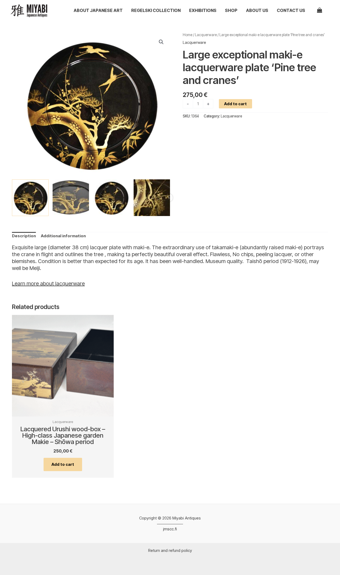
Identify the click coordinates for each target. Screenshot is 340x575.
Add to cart (235, 103)
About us (257, 10)
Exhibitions (202, 10)
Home (187, 35)
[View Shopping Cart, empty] (323, 10)
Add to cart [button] (63, 464)
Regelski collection (156, 10)
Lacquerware (206, 35)
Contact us (291, 10)
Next (169, 198)
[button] (161, 42)
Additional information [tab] (63, 235)
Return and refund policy (170, 550)
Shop (231, 10)
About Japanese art (98, 10)
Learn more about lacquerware (48, 283)
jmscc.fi (170, 528)
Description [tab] (24, 235)
